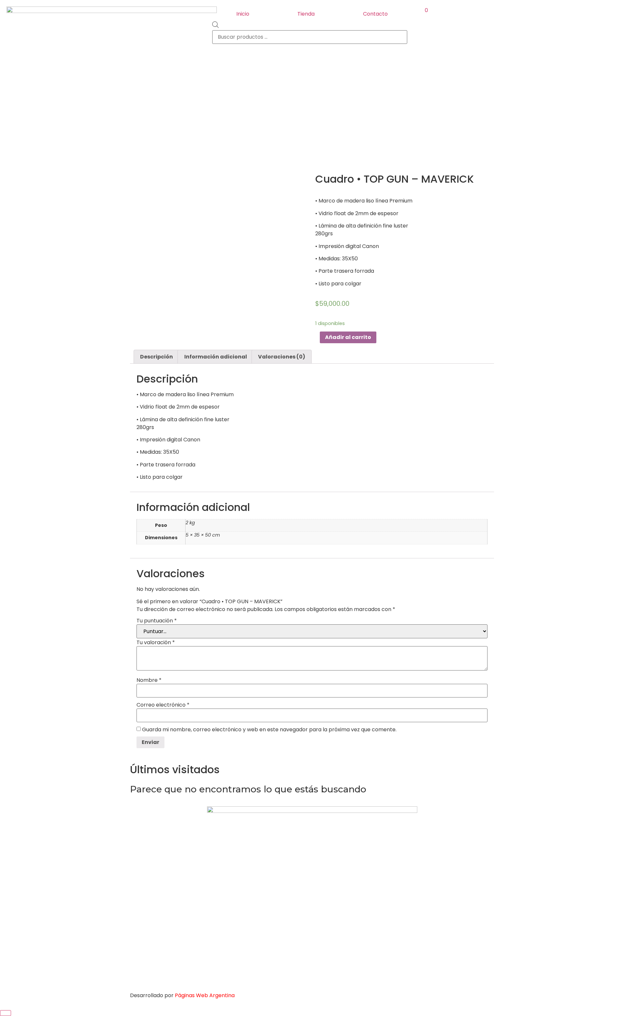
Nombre (149, 680)
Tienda (306, 14)
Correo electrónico (162, 705)
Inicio (242, 14)
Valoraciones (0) (281, 356)
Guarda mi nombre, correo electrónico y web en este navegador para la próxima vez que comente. (269, 729)
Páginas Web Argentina (205, 995)
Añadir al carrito (348, 337)
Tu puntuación (156, 620)
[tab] (156, 357)
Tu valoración (155, 642)
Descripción (156, 356)
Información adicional (215, 356)
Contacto (375, 14)
